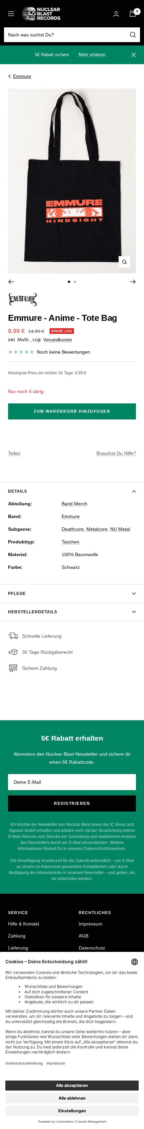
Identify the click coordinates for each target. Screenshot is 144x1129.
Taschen (70, 541)
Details (17, 491)
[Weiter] (133, 281)
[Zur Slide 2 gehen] (75, 282)
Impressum (90, 923)
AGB (83, 935)
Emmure (22, 76)
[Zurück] (11, 281)
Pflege (17, 593)
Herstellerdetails (32, 612)
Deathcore (73, 529)
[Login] (116, 14)
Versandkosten (57, 339)
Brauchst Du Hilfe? (116, 453)
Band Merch (74, 503)
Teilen (14, 453)
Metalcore (96, 529)
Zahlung (16, 935)
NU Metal (120, 529)
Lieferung (18, 948)
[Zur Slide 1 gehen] (69, 282)
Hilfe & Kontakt (23, 923)
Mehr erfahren (92, 54)
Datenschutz (92, 948)
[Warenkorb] (132, 14)
